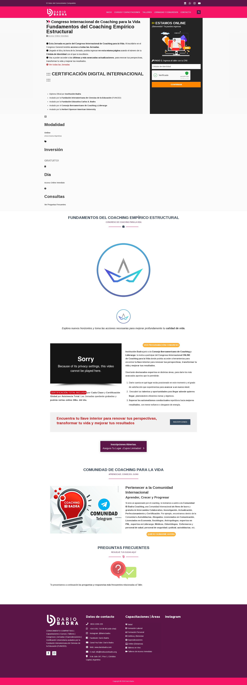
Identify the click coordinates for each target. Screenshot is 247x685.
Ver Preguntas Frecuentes (55, 205)
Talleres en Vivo (134, 648)
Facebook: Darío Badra (99, 638)
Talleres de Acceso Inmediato (139, 651)
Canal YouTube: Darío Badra (101, 643)
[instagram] (54, 653)
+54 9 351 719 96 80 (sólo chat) (103, 629)
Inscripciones (180, 422)
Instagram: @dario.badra (100, 633)
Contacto (185, 12)
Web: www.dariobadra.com (101, 647)
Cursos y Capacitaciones (127, 12)
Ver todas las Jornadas (59, 65)
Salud (129, 624)
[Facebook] (48, 653)
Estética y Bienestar (135, 636)
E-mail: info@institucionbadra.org (103, 652)
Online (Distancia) (135, 644)
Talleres (147, 12)
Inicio (109, 12)
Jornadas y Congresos (166, 12)
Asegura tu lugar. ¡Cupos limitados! (122, 446)
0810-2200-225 (96, 624)
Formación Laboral (134, 628)
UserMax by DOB (184, 78)
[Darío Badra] (59, 12)
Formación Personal (135, 632)
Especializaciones (135, 640)
